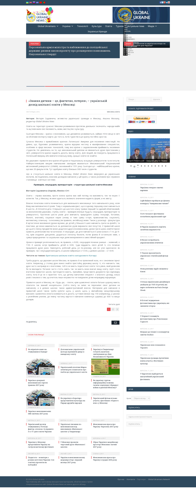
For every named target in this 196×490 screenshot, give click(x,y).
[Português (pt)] (44, 2)
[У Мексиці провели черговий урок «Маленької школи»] (73, 436)
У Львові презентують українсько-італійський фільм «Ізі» (154, 256)
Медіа (151, 26)
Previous (31, 62)
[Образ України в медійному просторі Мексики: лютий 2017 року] (105, 436)
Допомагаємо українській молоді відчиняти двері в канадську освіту (72, 351)
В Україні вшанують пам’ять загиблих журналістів (153, 228)
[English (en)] (30, 2)
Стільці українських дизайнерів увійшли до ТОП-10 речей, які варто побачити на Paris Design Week (155, 286)
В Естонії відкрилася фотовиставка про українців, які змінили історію (154, 303)
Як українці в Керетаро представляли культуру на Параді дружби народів (73, 400)
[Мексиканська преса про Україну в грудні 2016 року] (105, 452)
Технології (82, 26)
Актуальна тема (135, 26)
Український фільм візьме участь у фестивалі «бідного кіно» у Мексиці (106, 400)
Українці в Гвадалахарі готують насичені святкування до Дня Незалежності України (103, 353)
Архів (129, 398)
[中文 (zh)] (40, 2)
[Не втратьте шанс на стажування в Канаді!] (40, 344)
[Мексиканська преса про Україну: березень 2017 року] (105, 418)
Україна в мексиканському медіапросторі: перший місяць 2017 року (73, 459)
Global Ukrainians (47, 26)
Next (115, 62)
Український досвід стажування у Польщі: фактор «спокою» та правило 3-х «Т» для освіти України (41, 428)
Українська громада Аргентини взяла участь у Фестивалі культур (154, 361)
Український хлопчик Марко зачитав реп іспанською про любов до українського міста (74, 369)
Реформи (35, 44)
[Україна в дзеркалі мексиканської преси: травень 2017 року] (40, 368)
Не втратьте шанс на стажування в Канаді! (37, 350)
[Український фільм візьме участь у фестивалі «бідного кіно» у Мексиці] (105, 392)
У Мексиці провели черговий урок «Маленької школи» (73, 444)
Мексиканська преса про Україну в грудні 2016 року (105, 458)
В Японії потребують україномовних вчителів (151, 241)
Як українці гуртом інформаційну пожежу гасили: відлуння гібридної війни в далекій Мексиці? (105, 384)
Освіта (108, 26)
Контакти (131, 479)
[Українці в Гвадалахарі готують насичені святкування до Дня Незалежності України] (105, 344)
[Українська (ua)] (27, 2)
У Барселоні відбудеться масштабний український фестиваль (152, 377)
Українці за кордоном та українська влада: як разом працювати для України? (144, 44)
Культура (96, 26)
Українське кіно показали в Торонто (152, 346)
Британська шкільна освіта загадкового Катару (71, 255)
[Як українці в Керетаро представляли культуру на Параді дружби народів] (73, 392)
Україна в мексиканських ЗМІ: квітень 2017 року (39, 412)
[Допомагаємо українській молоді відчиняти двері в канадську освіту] (73, 344)
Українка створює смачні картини (151, 189)
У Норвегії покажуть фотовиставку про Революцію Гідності (154, 319)
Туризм (120, 26)
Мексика (110, 112)
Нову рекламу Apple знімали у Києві (154, 270)
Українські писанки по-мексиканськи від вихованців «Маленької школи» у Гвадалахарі (71, 428)
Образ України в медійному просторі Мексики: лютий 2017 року (105, 444)
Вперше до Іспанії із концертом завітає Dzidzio (154, 333)
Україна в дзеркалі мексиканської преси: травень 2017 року (38, 382)
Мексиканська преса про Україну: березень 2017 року (105, 425)
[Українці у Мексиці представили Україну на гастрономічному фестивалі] (40, 436)
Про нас (121, 479)
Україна (66, 26)
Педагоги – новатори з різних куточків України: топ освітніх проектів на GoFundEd (41, 461)
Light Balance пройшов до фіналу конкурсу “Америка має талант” (155, 202)
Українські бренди (97, 31)
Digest (128, 44)
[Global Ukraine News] (39, 14)
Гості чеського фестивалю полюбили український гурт (153, 215)
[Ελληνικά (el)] (37, 2)
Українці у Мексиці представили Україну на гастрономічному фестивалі (41, 444)
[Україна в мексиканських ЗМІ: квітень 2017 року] (40, 399)
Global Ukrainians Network (159, 479)
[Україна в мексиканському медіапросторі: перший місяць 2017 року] (73, 452)
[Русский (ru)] (34, 2)
